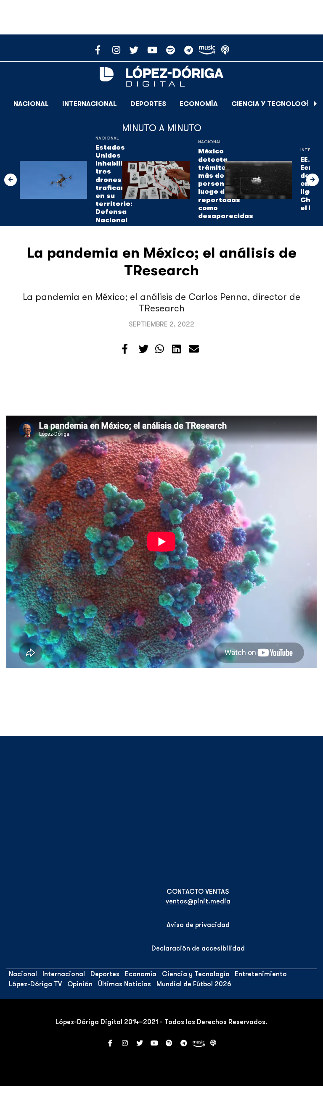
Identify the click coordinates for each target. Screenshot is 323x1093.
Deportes (148, 104)
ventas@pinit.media (198, 901)
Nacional (31, 104)
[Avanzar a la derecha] (315, 103)
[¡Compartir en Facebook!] (125, 349)
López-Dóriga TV (35, 984)
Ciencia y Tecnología (272, 104)
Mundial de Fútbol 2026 (193, 984)
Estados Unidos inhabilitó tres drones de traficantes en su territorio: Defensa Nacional (116, 184)
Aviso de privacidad (198, 925)
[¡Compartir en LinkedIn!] (176, 349)
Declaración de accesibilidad (198, 948)
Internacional (89, 104)
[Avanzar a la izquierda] (10, 180)
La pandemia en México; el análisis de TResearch (162, 261)
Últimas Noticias (124, 984)
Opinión (80, 984)
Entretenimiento (261, 974)
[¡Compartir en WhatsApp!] (159, 349)
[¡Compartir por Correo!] (194, 349)
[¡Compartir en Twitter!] (143, 349)
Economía (199, 104)
